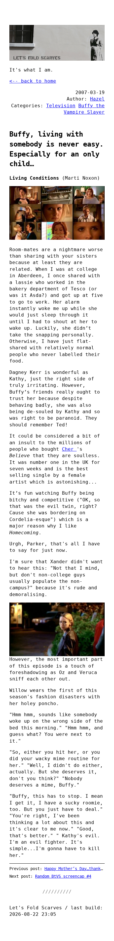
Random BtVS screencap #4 (63, 876)
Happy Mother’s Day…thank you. (78, 868)
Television (60, 105)
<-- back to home (32, 81)
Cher (69, 449)
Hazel (97, 99)
